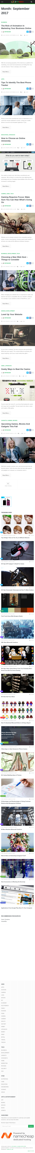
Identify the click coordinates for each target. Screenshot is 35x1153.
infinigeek (7, 31)
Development (12, 253)
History (3, 1024)
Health (3, 1021)
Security (4, 1068)
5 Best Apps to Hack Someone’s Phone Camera (14, 749)
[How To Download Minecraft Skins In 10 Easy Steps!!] (17, 709)
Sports (3, 1110)
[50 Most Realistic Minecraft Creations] (17, 816)
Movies (15, 420)
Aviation (3, 989)
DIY (2, 1000)
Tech (12, 193)
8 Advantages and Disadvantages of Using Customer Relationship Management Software (16, 802)
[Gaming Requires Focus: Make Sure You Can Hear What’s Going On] (17, 223)
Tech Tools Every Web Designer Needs (12, 616)
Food (2, 1013)
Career (3, 992)
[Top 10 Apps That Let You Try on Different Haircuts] (17, 524)
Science (3, 1089)
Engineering (5, 1086)
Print (2, 1034)
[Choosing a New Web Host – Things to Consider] (17, 280)
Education (4, 134)
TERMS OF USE (10, 1149)
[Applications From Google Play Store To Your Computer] (17, 894)
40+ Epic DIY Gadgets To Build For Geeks (12, 563)
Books (3, 1102)
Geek (8, 193)
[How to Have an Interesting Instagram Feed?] (17, 842)
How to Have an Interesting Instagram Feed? (13, 855)
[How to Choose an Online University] (17, 161)
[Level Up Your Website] (17, 335)
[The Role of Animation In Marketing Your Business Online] (17, 49)
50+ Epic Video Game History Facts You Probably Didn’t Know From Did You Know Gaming (16, 669)
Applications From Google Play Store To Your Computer (16, 908)
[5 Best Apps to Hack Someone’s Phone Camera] (17, 735)
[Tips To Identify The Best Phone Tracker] (17, 105)
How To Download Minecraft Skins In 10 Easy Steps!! (16, 722)
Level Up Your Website (11, 314)
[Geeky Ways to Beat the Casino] (17, 390)
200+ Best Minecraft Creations (9, 642)
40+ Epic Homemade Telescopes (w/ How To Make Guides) (17, 590)
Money (3, 1031)
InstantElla (4, 921)
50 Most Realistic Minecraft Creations (11, 829)
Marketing (4, 1063)
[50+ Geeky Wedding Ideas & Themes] (17, 762)
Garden (3, 1018)
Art (2, 1100)
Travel (3, 1039)
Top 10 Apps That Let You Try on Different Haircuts (15, 537)
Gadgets (4, 420)
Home (2, 1060)
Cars (2, 995)
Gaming (3, 193)
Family (3, 1008)
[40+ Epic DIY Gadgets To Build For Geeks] (17, 550)
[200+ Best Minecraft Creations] (17, 629)
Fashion (3, 1010)
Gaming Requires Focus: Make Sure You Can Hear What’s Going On (16, 199)
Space (3, 1092)
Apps (2, 79)
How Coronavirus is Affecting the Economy (13, 881)
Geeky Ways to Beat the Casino (15, 369)
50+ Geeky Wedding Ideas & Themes (11, 775)
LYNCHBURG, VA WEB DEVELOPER (18, 1146)
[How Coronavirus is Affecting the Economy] (17, 868)
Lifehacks (12, 134)
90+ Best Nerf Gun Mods (8, 696)
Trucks (3, 1042)
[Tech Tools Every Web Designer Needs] (17, 603)
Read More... (6, 71)
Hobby (3, 1026)
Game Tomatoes (5, 919)
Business (4, 22)
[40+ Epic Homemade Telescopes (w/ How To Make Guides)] (17, 576)
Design (3, 311)
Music (3, 1107)
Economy (4, 1003)
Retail (3, 1037)
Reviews (3, 1066)
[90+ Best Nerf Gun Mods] (17, 683)
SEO (2, 1071)
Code (2, 1081)
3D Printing (4, 1079)
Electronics (5, 1005)
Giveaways (4, 1058)
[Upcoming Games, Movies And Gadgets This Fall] (17, 450)
